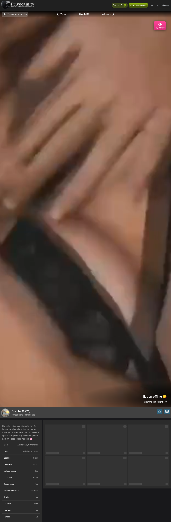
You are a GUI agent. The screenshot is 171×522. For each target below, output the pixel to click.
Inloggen (165, 5)
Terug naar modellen (17, 14)
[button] (154, 5)
